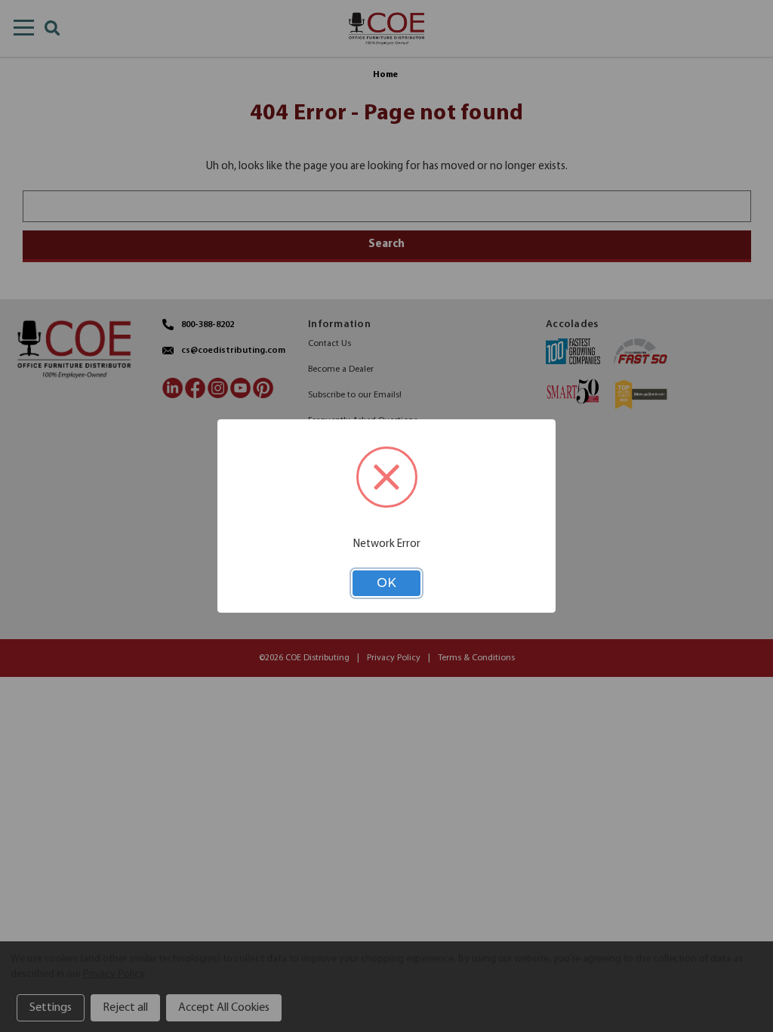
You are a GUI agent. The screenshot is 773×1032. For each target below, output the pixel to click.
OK (386, 583)
